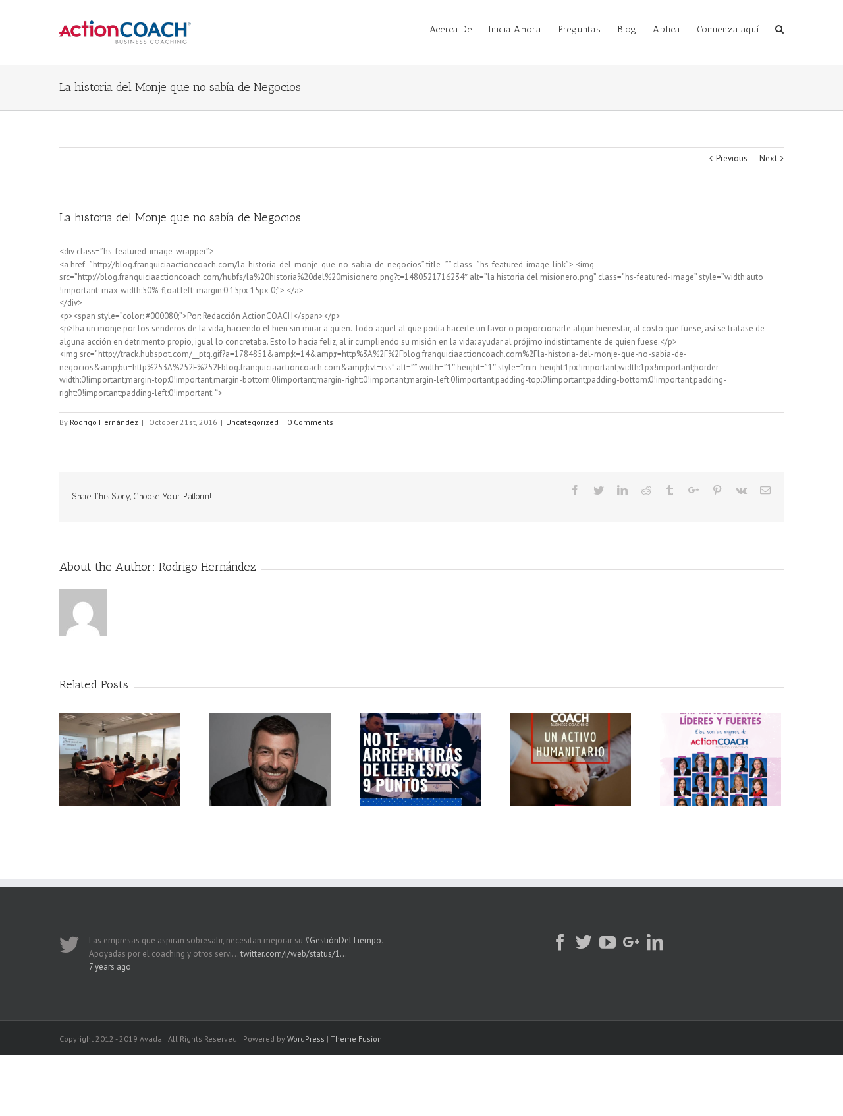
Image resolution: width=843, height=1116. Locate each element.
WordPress (306, 1039)
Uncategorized (252, 422)
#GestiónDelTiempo (343, 940)
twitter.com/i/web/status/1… (293, 953)
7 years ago (110, 966)
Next (768, 158)
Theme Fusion (356, 1039)
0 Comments (310, 422)
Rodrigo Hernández (104, 422)
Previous (732, 158)
